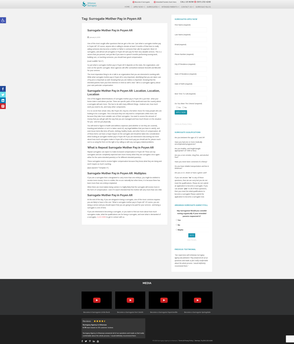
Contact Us (186, 7)
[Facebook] (3, 89)
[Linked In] (3, 100)
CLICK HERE (101, 217)
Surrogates (152, 7)
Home (127, 7)
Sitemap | (198, 341)
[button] (3, 20)
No (179, 225)
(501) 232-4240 (204, 1)
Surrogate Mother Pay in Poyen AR (110, 30)
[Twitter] (3, 94)
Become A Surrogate (142, 2)
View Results (191, 240)
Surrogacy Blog (203, 7)
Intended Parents (169, 7)
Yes (179, 220)
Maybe (180, 230)
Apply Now (138, 7)
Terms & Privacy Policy (183, 124)
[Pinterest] (3, 106)
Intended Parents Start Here (166, 2)
